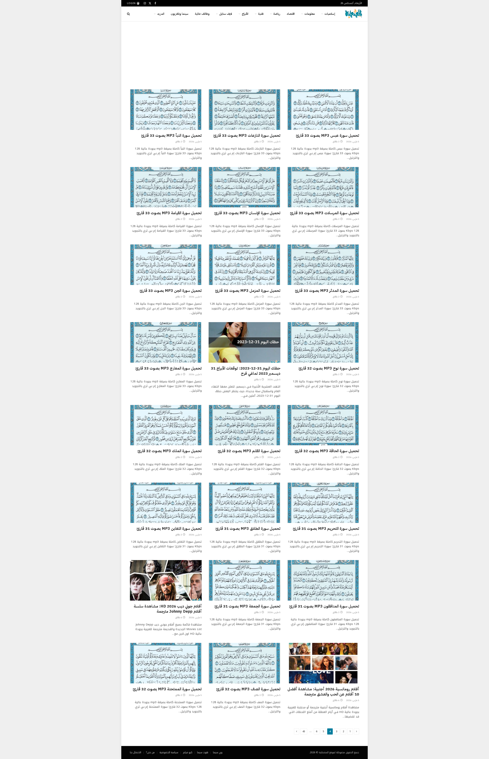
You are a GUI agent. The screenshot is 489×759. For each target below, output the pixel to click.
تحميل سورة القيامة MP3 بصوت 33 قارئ (169, 213)
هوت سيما (202, 752)
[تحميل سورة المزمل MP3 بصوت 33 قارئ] (244, 264)
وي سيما (217, 752)
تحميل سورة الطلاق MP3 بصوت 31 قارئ (247, 528)
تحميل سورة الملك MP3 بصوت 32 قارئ (170, 451)
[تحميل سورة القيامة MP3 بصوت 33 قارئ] (166, 187)
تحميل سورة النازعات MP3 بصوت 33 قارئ (246, 135)
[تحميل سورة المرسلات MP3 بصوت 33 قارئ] (323, 187)
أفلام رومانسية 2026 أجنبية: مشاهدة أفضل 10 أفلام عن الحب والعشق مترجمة (323, 692)
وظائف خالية (202, 14)
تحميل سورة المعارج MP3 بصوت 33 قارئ (168, 368)
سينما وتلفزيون (179, 14)
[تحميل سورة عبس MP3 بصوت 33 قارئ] (323, 109)
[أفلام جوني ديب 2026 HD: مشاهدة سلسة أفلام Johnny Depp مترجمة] (166, 580)
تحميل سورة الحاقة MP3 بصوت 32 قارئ (327, 451)
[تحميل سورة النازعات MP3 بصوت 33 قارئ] (244, 109)
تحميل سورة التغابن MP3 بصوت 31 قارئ (169, 528)
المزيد (160, 14)
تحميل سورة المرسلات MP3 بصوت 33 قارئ (324, 213)
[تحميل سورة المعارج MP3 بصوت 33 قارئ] (166, 342)
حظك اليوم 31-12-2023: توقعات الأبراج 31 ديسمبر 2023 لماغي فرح (245, 371)
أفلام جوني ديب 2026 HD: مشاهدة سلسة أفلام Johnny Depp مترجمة (168, 609)
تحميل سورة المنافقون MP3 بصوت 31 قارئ (324, 606)
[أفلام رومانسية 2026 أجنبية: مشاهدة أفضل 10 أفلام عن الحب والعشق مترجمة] (323, 663)
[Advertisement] (244, 54)
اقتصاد (291, 14)
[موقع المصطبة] (353, 14)
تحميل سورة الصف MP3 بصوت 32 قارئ (248, 689)
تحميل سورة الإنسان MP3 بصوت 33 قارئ (247, 213)
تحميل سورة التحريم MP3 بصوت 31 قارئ (326, 528)
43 (303, 731)
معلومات (309, 14)
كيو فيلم (187, 752)
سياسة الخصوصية (168, 752)
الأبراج (245, 14)
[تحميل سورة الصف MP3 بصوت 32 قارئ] (244, 663)
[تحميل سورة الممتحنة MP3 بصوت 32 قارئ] (166, 663)
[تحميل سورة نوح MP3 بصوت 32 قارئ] (323, 342)
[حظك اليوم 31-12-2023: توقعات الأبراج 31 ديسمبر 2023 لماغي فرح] (244, 342)
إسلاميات (330, 14)
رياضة (276, 14)
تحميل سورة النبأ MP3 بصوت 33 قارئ (171, 135)
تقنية (261, 14)
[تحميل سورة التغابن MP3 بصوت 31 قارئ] (166, 503)
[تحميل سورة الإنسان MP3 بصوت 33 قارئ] (244, 187)
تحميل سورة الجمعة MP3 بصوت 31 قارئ (247, 606)
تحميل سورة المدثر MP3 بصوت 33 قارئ (327, 290)
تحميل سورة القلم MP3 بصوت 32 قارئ (249, 451)
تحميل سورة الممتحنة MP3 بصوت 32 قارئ (167, 689)
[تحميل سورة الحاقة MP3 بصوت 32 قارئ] (323, 425)
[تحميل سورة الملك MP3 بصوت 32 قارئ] (166, 425)
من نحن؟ (150, 752)
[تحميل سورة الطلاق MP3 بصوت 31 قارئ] (244, 503)
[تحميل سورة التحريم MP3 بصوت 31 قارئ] (323, 503)
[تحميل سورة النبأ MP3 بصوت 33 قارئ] (166, 109)
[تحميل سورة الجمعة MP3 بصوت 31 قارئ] (244, 580)
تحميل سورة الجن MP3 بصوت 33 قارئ (171, 290)
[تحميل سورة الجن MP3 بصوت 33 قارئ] (166, 264)
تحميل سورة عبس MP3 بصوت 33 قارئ (327, 135)
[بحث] (129, 14)
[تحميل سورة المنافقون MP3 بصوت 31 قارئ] (323, 580)
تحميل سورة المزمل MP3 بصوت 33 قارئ (247, 290)
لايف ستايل (225, 14)
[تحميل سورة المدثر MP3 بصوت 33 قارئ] (323, 264)
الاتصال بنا (135, 752)
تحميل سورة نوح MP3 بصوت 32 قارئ (329, 368)
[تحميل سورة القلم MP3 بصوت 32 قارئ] (244, 425)
